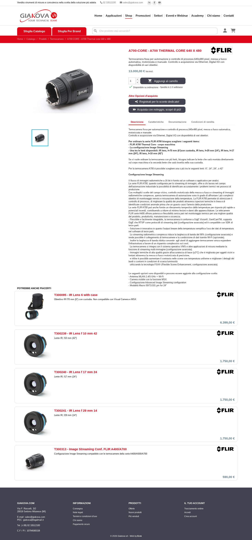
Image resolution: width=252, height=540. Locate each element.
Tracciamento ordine (193, 508)
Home (98, 15)
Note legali (78, 512)
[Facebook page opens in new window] (154, 3)
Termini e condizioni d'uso (85, 516)
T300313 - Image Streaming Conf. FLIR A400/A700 (90, 449)
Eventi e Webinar (177, 15)
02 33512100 (109, 2)
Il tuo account (194, 503)
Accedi (187, 512)
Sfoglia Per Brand (69, 31)
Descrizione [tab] (137, 122)
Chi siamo (213, 15)
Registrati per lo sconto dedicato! (159, 101)
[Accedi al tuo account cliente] (227, 30)
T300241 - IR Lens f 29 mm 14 (75, 410)
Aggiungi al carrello (163, 81)
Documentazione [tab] (177, 122)
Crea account (190, 516)
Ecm (139, 536)
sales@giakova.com (132, 2)
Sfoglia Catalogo (34, 31)
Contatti (229, 15)
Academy (197, 15)
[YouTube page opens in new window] (159, 3)
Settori (158, 15)
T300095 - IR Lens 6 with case (76, 295)
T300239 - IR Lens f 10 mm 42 (75, 333)
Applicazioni (114, 15)
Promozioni (143, 15)
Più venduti (134, 516)
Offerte (132, 508)
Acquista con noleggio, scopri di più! (159, 109)
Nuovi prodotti (135, 512)
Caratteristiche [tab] (156, 122)
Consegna (78, 508)
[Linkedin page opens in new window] (149, 3)
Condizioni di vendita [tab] (202, 122)
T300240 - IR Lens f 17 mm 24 (75, 372)
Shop (128, 15)
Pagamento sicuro (81, 524)
